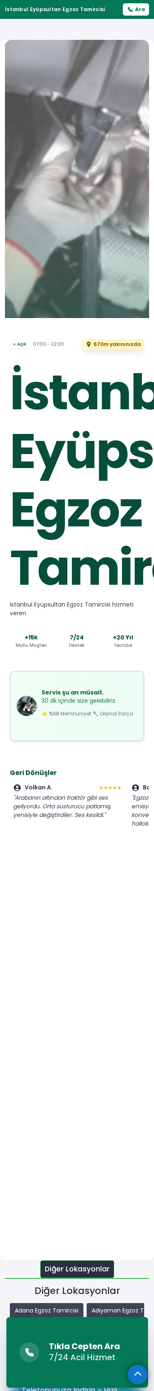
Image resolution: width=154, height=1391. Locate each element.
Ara (140, 9)
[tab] (77, 1269)
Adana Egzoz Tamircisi (46, 1310)
